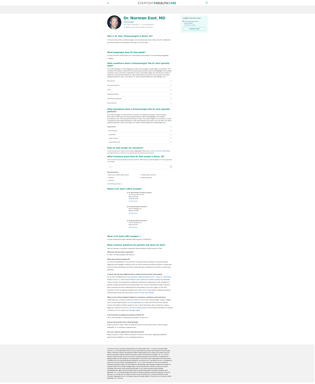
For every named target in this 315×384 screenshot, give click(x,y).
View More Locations (190, 25)
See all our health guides (137, 308)
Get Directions (133, 201)
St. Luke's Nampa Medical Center (129, 280)
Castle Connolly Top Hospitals (144, 293)
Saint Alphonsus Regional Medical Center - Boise (143, 277)
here (164, 77)
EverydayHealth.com (137, 302)
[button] (206, 3)
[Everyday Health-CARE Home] (157, 3)
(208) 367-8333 (161, 151)
